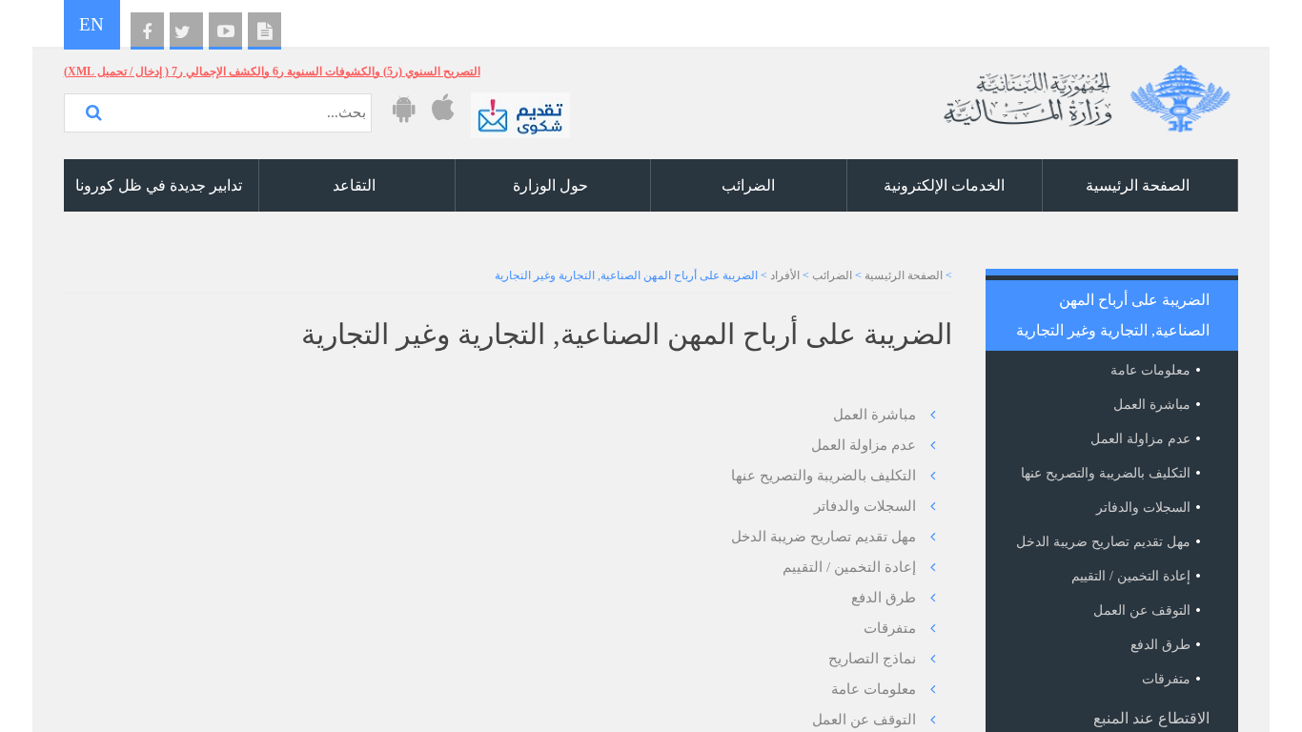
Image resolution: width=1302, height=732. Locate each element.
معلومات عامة (873, 689)
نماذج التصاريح (872, 658)
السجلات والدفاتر (865, 506)
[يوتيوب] (225, 31)
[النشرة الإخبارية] (264, 31)
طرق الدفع (883, 597)
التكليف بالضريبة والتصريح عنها (823, 475)
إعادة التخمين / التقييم (849, 567)
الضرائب (832, 275)
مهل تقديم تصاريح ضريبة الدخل (823, 536)
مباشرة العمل (874, 414)
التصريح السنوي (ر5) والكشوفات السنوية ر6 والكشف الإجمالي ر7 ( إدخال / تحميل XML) (272, 71)
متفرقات (890, 628)
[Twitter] (186, 31)
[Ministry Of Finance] (1083, 91)
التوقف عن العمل (864, 719)
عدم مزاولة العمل (863, 445)
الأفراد (785, 275)
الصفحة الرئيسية (904, 275)
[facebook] (147, 31)
